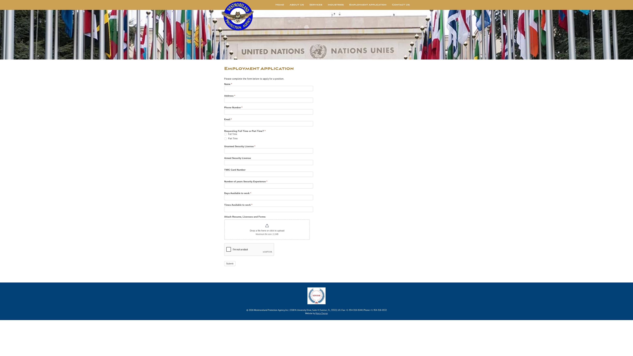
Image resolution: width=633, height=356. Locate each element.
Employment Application (367, 4)
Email (228, 119)
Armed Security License (237, 158)
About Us (297, 4)
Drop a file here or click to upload (267, 230)
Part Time (232, 138)
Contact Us (401, 4)
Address (229, 95)
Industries (336, 4)
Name (228, 84)
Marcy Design (322, 313)
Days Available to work (237, 193)
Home (279, 4)
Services (315, 4)
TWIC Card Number (234, 169)
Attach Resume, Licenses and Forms (245, 216)
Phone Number (233, 107)
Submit (229, 263)
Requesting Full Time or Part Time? (244, 131)
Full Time (232, 134)
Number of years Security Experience (245, 181)
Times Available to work (238, 205)
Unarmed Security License (239, 146)
